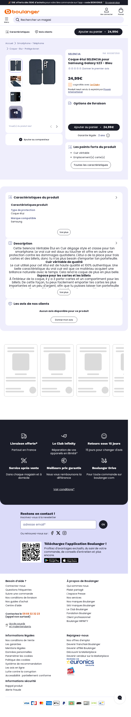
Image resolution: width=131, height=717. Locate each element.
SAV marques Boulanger (81, 605)
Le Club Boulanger (77, 609)
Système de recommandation (23, 663)
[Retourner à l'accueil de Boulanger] (22, 11)
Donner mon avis (64, 319)
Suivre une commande (19, 593)
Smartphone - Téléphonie (30, 43)
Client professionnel (78, 617)
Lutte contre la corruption (20, 671)
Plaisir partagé (75, 589)
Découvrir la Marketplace (81, 652)
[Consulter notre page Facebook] (52, 534)
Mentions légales (15, 648)
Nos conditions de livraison (21, 597)
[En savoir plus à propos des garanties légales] (108, 135)
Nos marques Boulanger (81, 601)
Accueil (9, 43)
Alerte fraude (13, 689)
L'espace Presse (76, 593)
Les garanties (13, 644)
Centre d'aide (13, 605)
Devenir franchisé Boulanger (83, 644)
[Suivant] (56, 126)
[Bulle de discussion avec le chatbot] (119, 698)
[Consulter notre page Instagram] (64, 534)
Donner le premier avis (95, 68)
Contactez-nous (15, 586)
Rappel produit (14, 686)
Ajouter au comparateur (36, 139)
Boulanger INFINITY (77, 621)
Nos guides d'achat (16, 601)
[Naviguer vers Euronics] (94, 662)
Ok (103, 524)
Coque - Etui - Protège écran (24, 48)
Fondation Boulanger (79, 613)
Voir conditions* (64, 489)
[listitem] (15, 81)
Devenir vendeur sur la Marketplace (88, 656)
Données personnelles (18, 652)
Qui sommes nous (78, 586)
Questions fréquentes (18, 589)
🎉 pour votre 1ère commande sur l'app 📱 (64, 2)
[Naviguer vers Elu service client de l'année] (94, 671)
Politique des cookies (17, 660)
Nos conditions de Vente (19, 640)
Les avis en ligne (15, 667)
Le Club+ (95, 84)
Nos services (74, 597)
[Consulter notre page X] (58, 534)
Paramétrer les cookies (19, 656)
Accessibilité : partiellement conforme (28, 675)
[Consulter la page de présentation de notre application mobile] (52, 560)
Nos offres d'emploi (78, 640)
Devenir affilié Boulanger (81, 648)
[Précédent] (51, 126)
